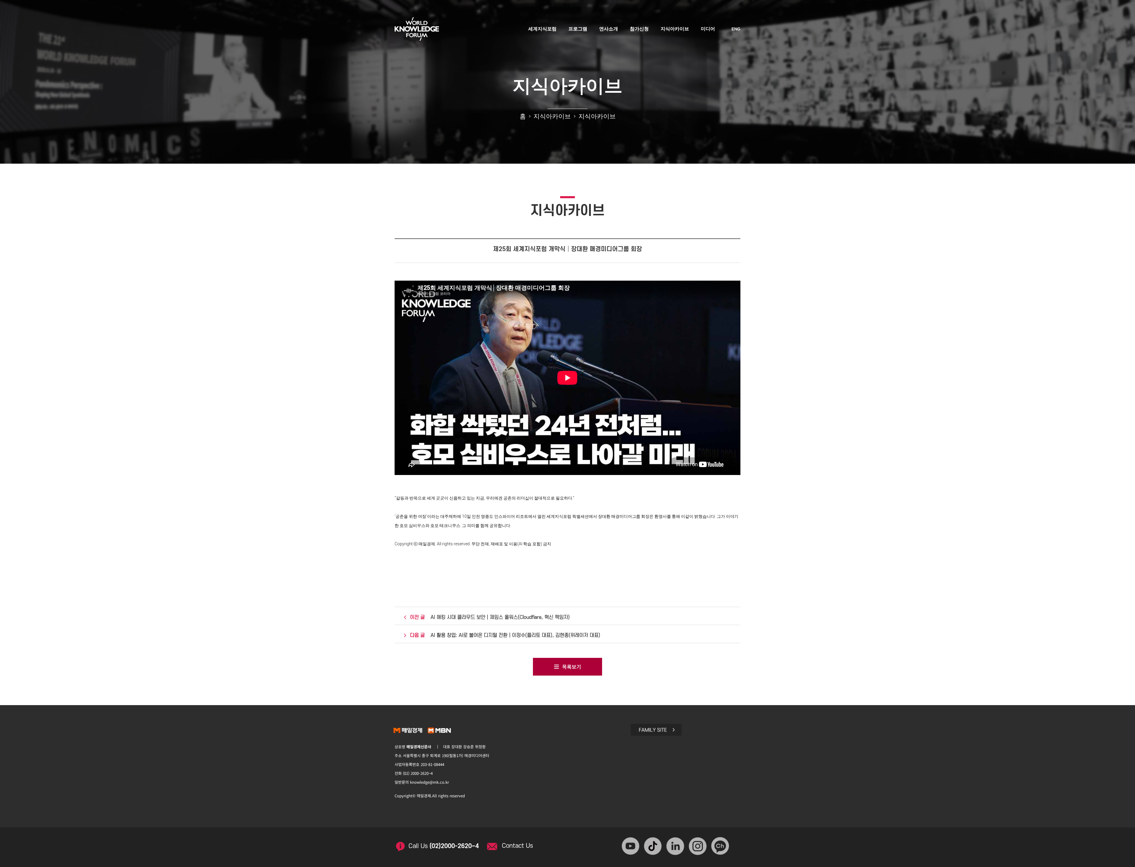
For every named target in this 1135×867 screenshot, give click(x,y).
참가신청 (639, 28)
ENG (736, 29)
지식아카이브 (675, 28)
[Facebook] (653, 846)
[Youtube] (631, 846)
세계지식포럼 (542, 28)
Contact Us (517, 845)
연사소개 (608, 28)
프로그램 (577, 28)
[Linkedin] (676, 846)
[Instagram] (698, 846)
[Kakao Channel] (721, 846)
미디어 (708, 28)
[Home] (417, 27)
